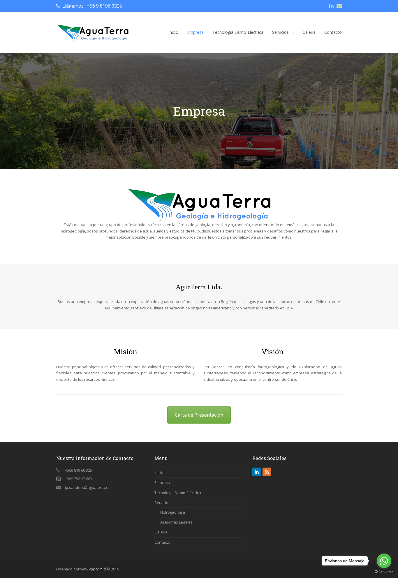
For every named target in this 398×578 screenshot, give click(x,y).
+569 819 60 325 (78, 470)
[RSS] (267, 472)
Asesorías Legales (176, 522)
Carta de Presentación (199, 415)
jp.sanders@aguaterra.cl (87, 487)
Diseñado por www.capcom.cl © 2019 (87, 569)
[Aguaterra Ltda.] (92, 32)
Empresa (162, 482)
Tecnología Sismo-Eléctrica (177, 492)
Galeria (161, 532)
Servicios (162, 502)
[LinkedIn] (256, 472)
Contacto (162, 542)
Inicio (158, 472)
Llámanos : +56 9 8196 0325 (92, 6)
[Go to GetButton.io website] (384, 572)
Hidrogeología (172, 512)
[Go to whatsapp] (384, 561)
